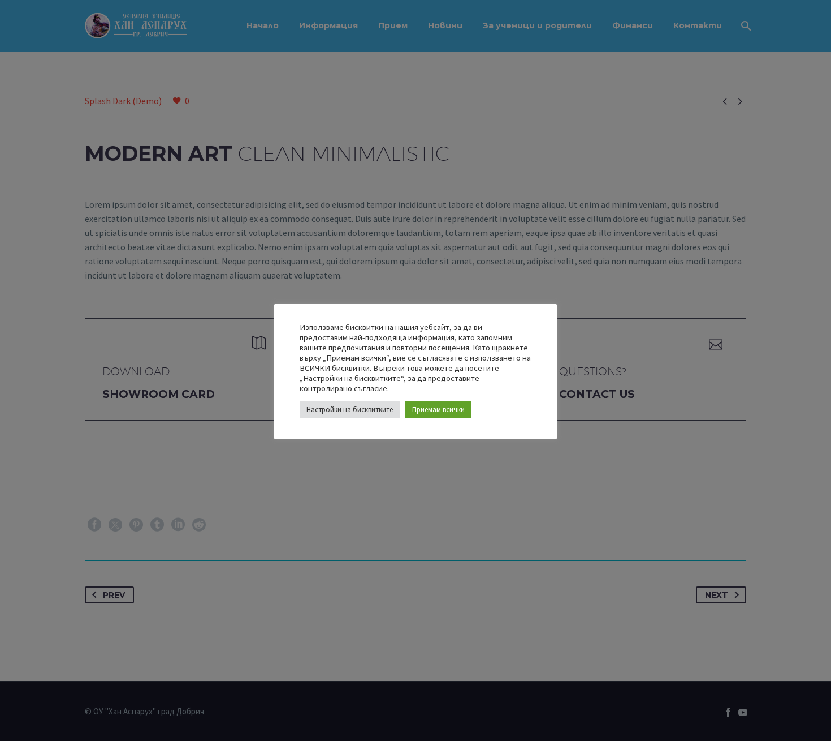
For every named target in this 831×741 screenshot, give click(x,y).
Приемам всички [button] (438, 409)
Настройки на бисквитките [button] (349, 409)
